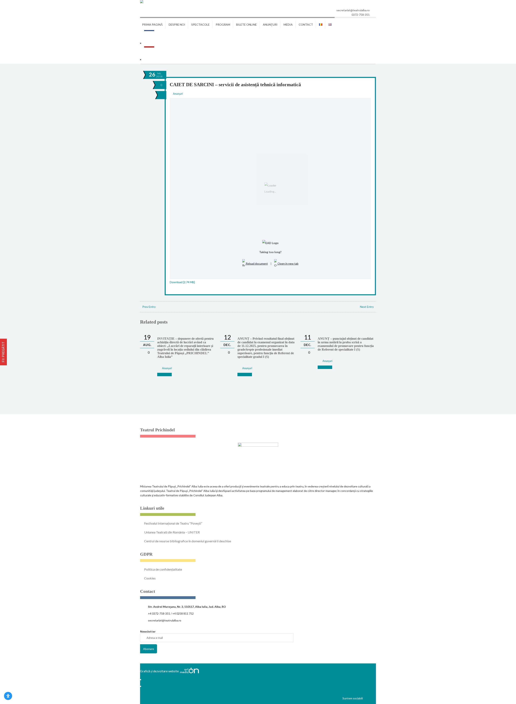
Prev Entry (149, 306)
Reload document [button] (256, 263)
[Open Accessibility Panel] (8, 696)
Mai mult (163, 374)
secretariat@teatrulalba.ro (353, 10)
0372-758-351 (361, 14)
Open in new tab (288, 263)
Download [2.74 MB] (182, 282)
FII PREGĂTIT (3, 352)
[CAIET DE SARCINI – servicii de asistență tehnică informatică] (161, 95)
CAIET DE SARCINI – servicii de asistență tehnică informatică (235, 84)
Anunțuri (178, 93)
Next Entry (367, 306)
